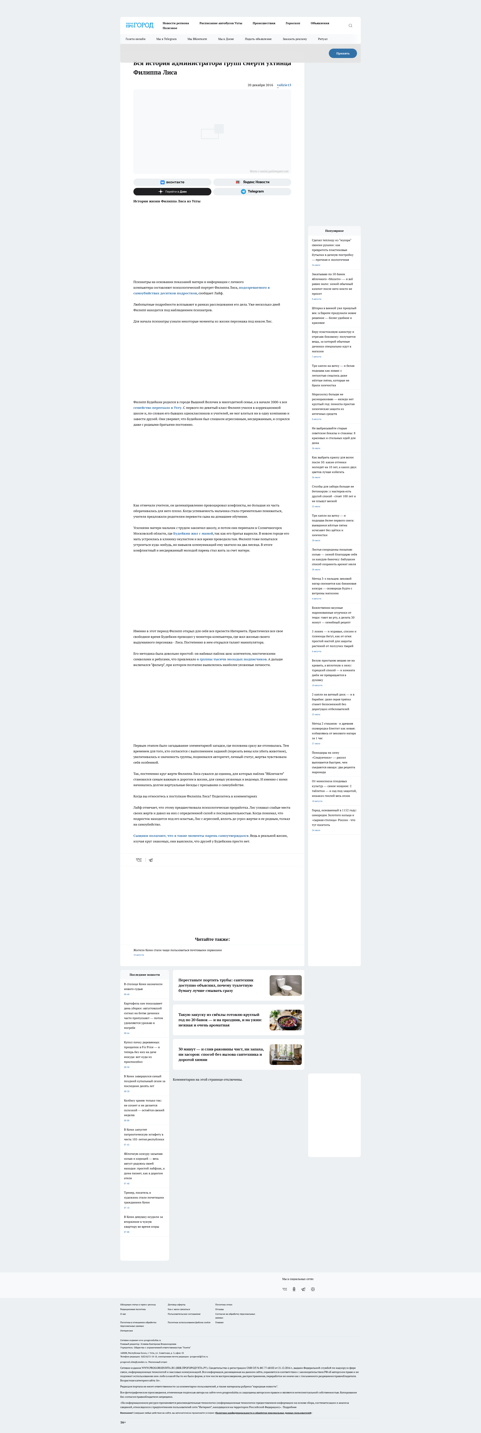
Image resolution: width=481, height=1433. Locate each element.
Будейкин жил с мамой (193, 533)
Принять (343, 53)
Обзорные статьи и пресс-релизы (138, 1304)
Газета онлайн (135, 39)
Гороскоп (293, 23)
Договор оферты (176, 1304)
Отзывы (219, 1309)
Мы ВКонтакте (197, 39)
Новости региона (176, 23)
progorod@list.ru (199, 1356)
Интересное (126, 1330)
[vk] (139, 860)
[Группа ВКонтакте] (172, 182)
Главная (219, 1322)
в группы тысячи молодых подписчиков (232, 659)
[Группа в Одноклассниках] (294, 1289)
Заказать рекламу (295, 39)
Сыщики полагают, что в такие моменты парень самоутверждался (191, 835)
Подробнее (289, 1407)
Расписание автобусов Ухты (221, 23)
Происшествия (264, 23)
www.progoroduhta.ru (149, 1340)
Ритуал (323, 39)
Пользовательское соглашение (184, 1313)
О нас (123, 1313)
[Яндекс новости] (252, 182)
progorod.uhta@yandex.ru (134, 1362)
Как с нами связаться (179, 1309)
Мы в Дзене (226, 39)
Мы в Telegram (166, 39)
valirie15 (284, 85)
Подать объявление (258, 39)
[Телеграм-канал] (252, 191)
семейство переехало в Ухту (157, 407)
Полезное (170, 28)
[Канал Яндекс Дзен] (172, 191)
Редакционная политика (133, 1309)
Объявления (320, 23)
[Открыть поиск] (350, 25)
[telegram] (152, 860)
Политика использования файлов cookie (189, 1322)
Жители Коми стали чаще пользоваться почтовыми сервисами (177, 952)
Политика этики (223, 1304)
